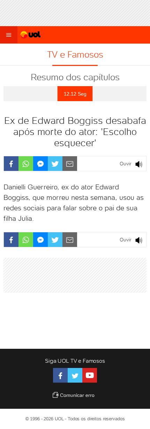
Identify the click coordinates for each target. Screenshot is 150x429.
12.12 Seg (75, 94)
